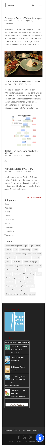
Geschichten (17, 262)
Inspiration (29, 171)
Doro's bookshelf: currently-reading (17, 342)
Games (7, 215)
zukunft (32, 294)
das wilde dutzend (34, 254)
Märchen (9, 278)
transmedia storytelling (14, 290)
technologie (19, 286)
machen (8, 274)
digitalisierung (10, 258)
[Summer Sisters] (7, 363)
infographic (34, 262)
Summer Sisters (17, 357)
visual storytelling (12, 294)
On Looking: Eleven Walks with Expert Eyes (19, 379)
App (25, 246)
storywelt (30, 282)
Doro (10, 20)
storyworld (9, 286)
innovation (9, 266)
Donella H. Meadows (18, 396)
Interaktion (29, 266)
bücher (35, 250)
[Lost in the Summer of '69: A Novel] (7, 349)
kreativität (20, 270)
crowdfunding (21, 254)
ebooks (20, 258)
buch (15, 250)
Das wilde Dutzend (31, 430)
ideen (26, 262)
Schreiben (29, 278)
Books (7, 204)
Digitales (28, 20)
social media (10, 282)
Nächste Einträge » (34, 197)
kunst (29, 270)
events (27, 258)
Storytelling (9, 231)
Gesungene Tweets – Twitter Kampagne (23, 18)
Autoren (8, 250)
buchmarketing (25, 250)
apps (31, 246)
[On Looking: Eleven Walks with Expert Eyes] (7, 379)
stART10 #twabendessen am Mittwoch (22, 81)
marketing (17, 274)
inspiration (19, 266)
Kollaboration (10, 270)
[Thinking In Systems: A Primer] (7, 395)
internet (38, 266)
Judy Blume (15, 360)
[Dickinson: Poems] (7, 372)
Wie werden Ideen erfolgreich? (19, 168)
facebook (36, 258)
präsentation (18, 278)
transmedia (30, 286)
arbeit (37, 246)
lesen (35, 270)
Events (28, 84)
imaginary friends (12, 430)
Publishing (9, 227)
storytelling (21, 282)
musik (39, 274)
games (8, 262)
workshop (23, 294)
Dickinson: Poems (18, 367)
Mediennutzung (28, 274)
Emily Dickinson (17, 370)
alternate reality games (14, 246)
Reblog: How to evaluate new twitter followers (21, 152)
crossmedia (10, 254)
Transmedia (10, 23)
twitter (26, 290)
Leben (7, 223)
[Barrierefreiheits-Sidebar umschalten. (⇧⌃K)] (40, 438)
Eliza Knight (15, 352)
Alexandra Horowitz (13, 385)
